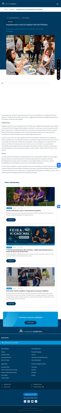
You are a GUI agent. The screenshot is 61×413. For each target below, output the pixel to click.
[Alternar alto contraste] (58, 68)
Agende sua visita (29, 394)
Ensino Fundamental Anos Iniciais (9, 370)
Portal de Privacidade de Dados (30, 408)
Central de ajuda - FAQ (38, 387)
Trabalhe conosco (37, 384)
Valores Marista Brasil (6, 357)
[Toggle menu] (57, 4)
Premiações (34, 367)
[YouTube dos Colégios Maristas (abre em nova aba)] (32, 401)
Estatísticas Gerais (5, 354)
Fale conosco (7, 387)
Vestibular (10, 22)
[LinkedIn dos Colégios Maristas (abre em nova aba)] (36, 401)
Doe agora (33, 372)
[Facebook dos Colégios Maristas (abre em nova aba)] (25, 401)
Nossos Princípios (5, 360)
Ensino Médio (4, 375)
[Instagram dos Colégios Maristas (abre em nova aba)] (28, 401)
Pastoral (33, 354)
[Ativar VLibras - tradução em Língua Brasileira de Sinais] (58, 75)
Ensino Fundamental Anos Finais (9, 372)
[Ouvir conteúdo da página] (58, 78)
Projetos (33, 375)
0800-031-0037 (7, 384)
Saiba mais (30, 322)
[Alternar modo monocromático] (58, 71)
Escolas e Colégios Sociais (38, 364)
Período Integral (5, 378)
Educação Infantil (5, 367)
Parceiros (33, 370)
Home (6, 9)
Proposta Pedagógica (36, 352)
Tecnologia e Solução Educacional (39, 357)
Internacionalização (36, 360)
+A (58, 61)
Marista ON (12, 9)
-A (58, 64)
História (3, 352)
